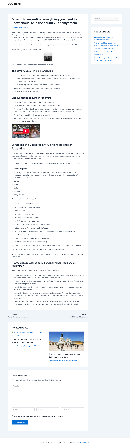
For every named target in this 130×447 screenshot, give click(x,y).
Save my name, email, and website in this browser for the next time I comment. (39, 416)
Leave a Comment (17, 346)
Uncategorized (29, 346)
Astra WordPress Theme (81, 442)
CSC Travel (14, 3)
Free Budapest (99, 54)
